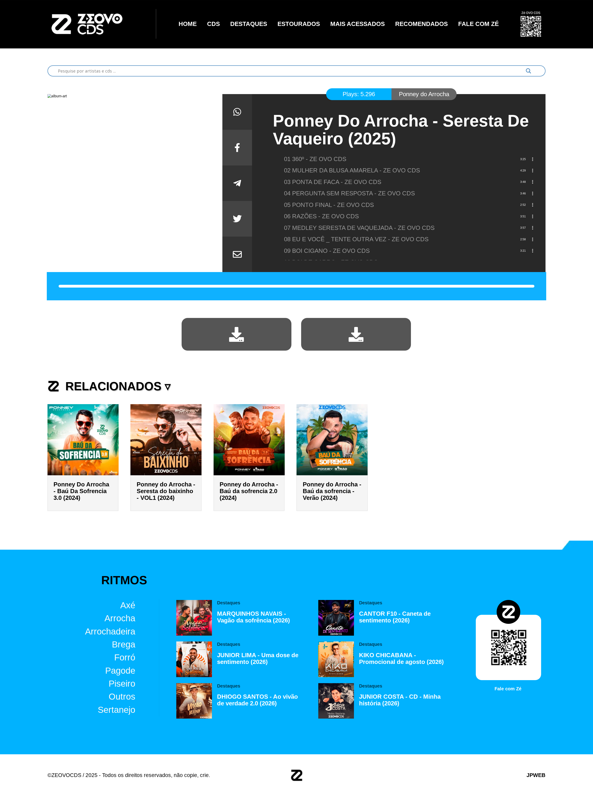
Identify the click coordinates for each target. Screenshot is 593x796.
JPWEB (536, 775)
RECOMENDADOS (421, 24)
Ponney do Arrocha (424, 94)
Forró (124, 657)
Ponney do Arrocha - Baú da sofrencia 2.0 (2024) (249, 491)
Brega (123, 644)
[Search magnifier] (528, 71)
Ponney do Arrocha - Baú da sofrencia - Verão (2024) (332, 491)
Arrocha (119, 618)
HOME (188, 24)
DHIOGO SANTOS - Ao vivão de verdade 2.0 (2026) (257, 700)
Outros (122, 696)
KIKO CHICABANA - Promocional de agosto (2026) (401, 658)
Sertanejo (116, 710)
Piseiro (122, 683)
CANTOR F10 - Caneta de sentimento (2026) (395, 617)
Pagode (120, 670)
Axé (127, 605)
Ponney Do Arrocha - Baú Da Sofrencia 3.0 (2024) (81, 491)
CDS (213, 24)
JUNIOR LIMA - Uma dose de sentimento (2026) (257, 658)
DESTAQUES (248, 24)
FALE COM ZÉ (478, 24)
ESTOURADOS (299, 24)
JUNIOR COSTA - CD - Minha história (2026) (400, 700)
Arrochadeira (110, 631)
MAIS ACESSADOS (357, 24)
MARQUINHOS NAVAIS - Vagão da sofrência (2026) (253, 617)
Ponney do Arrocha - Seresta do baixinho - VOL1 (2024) (166, 491)
